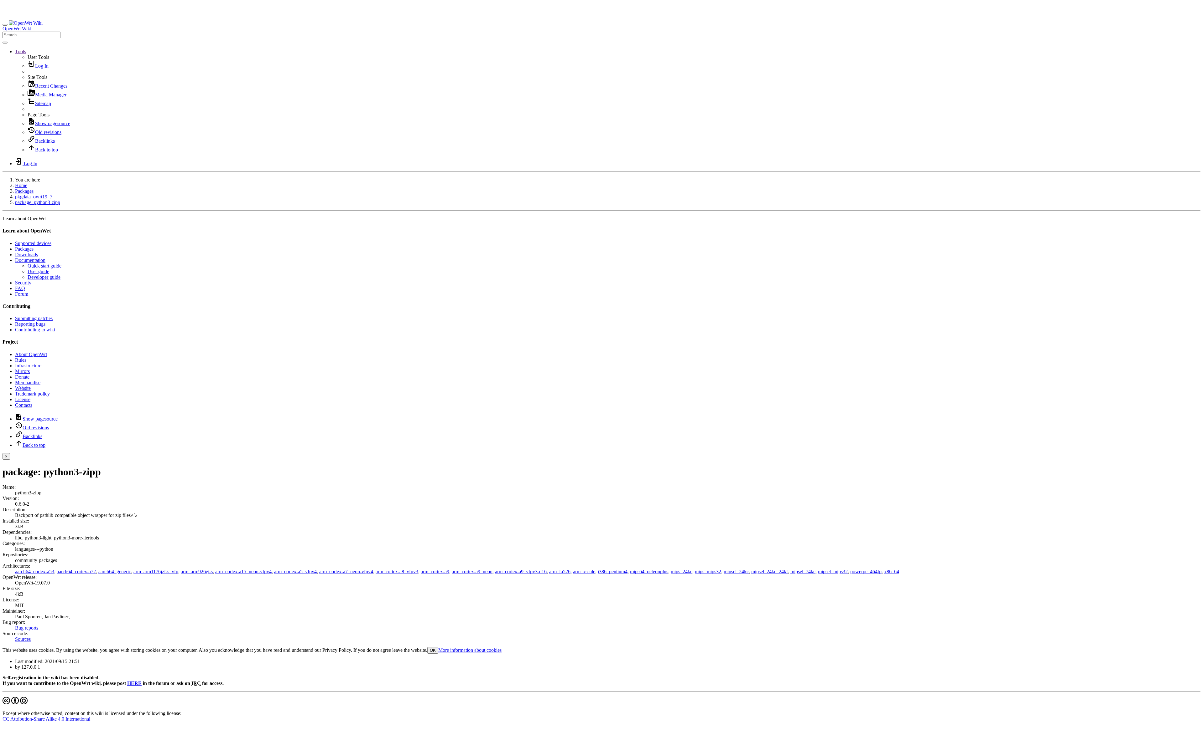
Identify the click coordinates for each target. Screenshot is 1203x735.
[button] (20, 51)
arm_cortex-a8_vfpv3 (397, 571)
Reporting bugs (30, 324)
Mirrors (22, 371)
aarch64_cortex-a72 (76, 571)
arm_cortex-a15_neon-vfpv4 (243, 571)
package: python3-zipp (37, 202)
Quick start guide (44, 265)
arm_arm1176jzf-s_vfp (155, 571)
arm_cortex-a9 (435, 571)
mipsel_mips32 (833, 571)
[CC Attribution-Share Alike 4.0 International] (15, 702)
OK (433, 650)
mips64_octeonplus (649, 571)
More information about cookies (470, 650)
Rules (20, 360)
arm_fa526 (559, 571)
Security (23, 282)
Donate (22, 377)
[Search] (5, 42)
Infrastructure (28, 365)
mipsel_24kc (736, 571)
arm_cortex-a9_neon (472, 571)
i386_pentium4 (613, 571)
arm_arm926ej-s (197, 571)
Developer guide (44, 277)
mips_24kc (681, 571)
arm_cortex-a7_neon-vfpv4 (346, 571)
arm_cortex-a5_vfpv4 (295, 571)
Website (23, 388)
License (22, 399)
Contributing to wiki (35, 329)
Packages (24, 191)
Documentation (30, 260)
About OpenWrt (31, 354)
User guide (38, 271)
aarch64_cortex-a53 (34, 571)
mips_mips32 (708, 571)
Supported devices (33, 243)
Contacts (23, 405)
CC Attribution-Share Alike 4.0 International (46, 719)
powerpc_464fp (866, 571)
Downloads (26, 254)
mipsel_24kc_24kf (769, 571)
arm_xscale (584, 571)
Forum (21, 294)
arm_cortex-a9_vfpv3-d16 (521, 571)
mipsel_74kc (802, 571)
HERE (134, 683)
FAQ (20, 288)
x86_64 (891, 571)
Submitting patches (34, 318)
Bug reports (26, 627)
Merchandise (27, 382)
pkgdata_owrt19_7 (33, 196)
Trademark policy (32, 393)
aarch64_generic (114, 571)
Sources (23, 639)
